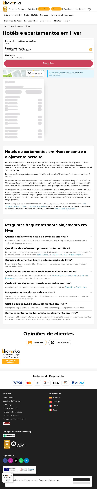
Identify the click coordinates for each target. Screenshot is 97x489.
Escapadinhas (31, 21)
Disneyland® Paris (13, 21)
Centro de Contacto (17, 9)
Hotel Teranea (42, 255)
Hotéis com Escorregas (62, 15)
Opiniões (31, 9)
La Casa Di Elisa (19, 206)
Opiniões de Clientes (11, 401)
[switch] (8, 480)
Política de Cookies (11, 416)
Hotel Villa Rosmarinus (37, 206)
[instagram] (10, 460)
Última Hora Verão (13, 15)
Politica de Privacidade (12, 412)
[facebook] (5, 460)
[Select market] (89, 9)
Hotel (12, 26)
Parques (44, 15)
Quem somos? (9, 397)
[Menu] (12, 473)
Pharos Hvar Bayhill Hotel (65, 209)
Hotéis (34, 15)
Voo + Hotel (45, 21)
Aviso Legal (8, 405)
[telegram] (26, 460)
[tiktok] (16, 460)
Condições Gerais (10, 408)
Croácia (20, 26)
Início (5, 26)
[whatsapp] (21, 460)
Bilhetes (57, 21)
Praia (26, 15)
